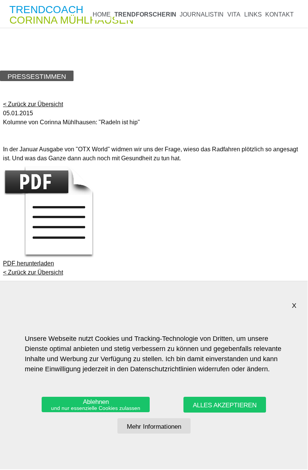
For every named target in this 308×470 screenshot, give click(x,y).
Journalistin (202, 14)
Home (102, 14)
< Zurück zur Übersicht (33, 104)
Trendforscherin (145, 14)
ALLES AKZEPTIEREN (225, 405)
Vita (233, 14)
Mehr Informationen (154, 426)
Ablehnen (95, 404)
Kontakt (279, 14)
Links (253, 14)
